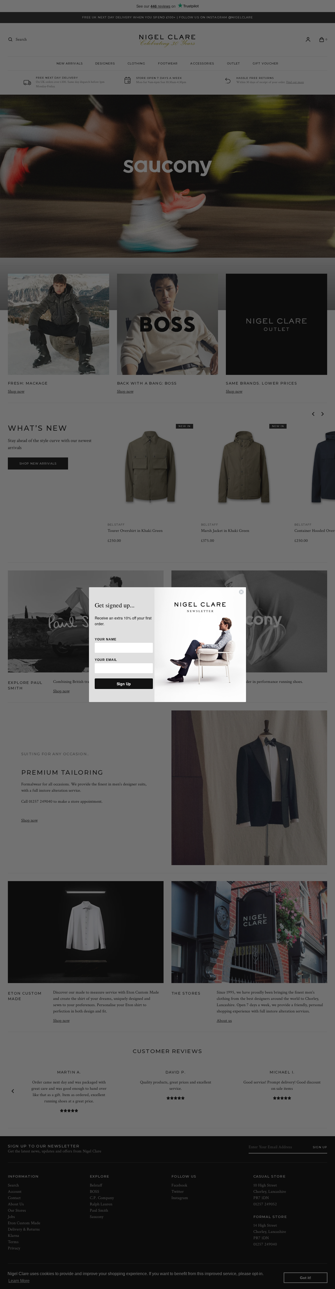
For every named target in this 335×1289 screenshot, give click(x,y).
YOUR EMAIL (106, 660)
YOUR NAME (105, 639)
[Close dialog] (241, 592)
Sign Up (124, 683)
